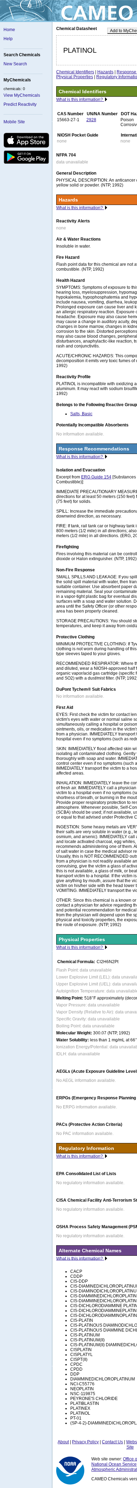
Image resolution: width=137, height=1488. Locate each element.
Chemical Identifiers (75, 71)
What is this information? (80, 99)
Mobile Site (14, 121)
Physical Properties (74, 76)
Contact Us (112, 1441)
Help (8, 38)
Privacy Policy (85, 1441)
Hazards (105, 71)
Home (9, 29)
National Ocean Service (114, 1464)
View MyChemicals (22, 95)
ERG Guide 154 (96, 477)
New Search (15, 63)
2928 (91, 119)
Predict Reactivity (20, 104)
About (63, 1441)
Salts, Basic (81, 413)
